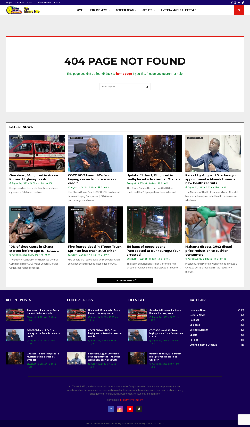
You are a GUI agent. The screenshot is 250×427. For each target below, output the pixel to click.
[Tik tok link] (243, 2)
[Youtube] (130, 409)
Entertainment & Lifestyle (178, 10)
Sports (147, 10)
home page (124, 73)
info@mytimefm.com (131, 399)
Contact (58, 2)
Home (79, 10)
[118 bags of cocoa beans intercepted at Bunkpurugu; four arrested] (154, 224)
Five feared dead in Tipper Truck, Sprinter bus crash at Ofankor (95, 248)
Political (194, 320)
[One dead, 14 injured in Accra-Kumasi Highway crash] (37, 153)
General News (125, 10)
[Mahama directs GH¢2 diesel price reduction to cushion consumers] (213, 224)
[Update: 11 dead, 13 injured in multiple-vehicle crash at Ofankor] (154, 153)
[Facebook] (111, 409)
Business (133, 209)
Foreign (194, 339)
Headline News (98, 10)
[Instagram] (120, 409)
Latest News (21, 127)
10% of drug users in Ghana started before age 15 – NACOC (34, 248)
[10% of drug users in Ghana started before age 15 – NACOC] (37, 224)
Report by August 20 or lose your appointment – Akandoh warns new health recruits (212, 179)
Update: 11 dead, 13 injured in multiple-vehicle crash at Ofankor (154, 177)
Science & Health (195, 138)
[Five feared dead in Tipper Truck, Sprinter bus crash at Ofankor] (95, 224)
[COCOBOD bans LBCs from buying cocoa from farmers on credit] (95, 153)
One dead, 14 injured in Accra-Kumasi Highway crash (33, 177)
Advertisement (44, 2)
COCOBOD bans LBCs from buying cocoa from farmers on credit (92, 179)
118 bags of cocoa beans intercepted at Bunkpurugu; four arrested (153, 251)
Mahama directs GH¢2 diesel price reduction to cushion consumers (208, 251)
